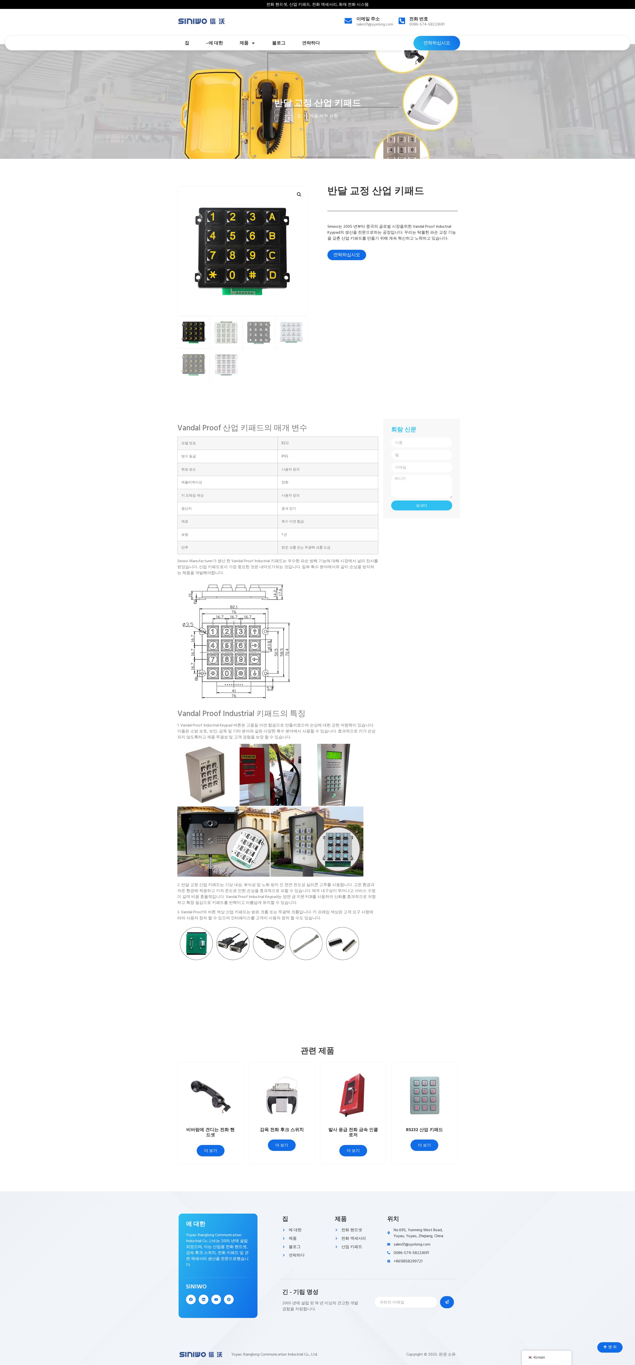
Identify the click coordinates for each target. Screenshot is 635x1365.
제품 (244, 43)
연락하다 (311, 43)
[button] (299, 194)
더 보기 (210, 1150)
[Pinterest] (229, 1299)
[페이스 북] (191, 1299)
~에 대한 (214, 43)
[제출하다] (447, 1302)
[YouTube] (216, 1299)
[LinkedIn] (203, 1299)
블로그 (279, 43)
